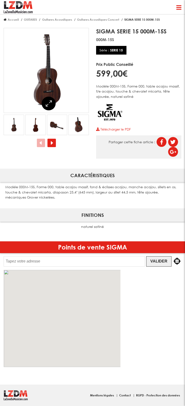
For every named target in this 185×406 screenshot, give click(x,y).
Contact (125, 395)
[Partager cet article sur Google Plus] (173, 152)
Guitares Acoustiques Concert (98, 19)
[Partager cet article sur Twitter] (173, 142)
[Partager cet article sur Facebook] (161, 142)
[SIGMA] (110, 120)
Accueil (13, 19)
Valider (158, 261)
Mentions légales (102, 395)
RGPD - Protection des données (158, 395)
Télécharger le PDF (115, 129)
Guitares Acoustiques (57, 19)
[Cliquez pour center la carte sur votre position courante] (177, 261)
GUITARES (30, 19)
